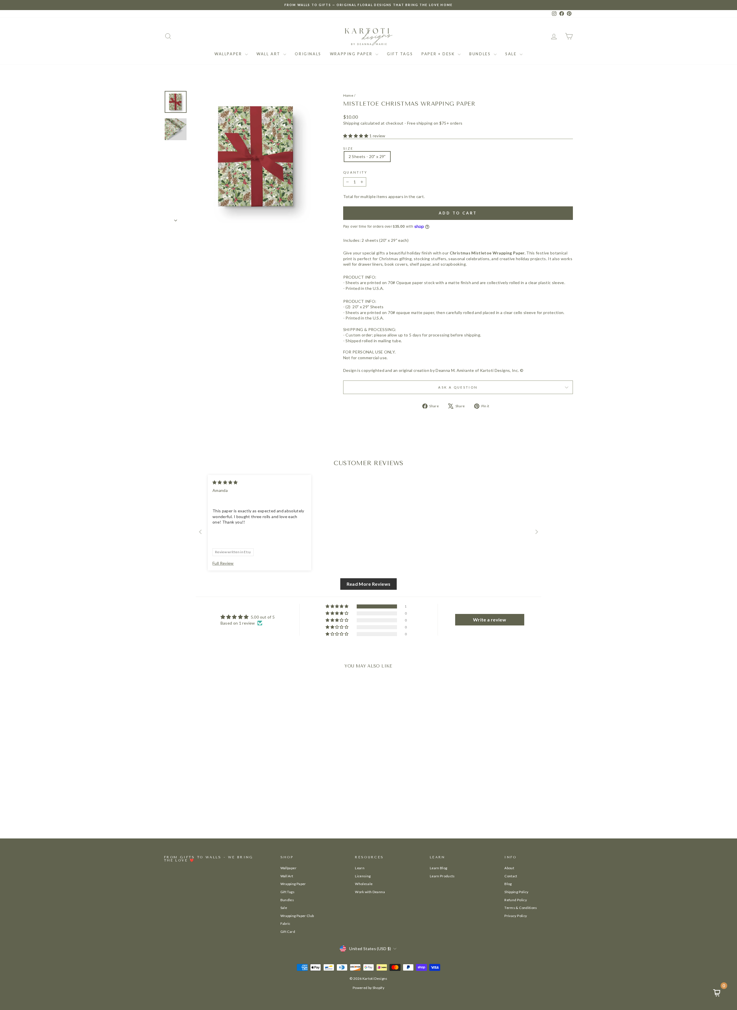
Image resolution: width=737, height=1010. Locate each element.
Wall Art (269, 54)
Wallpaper (229, 54)
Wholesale (364, 884)
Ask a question (458, 387)
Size (348, 148)
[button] (356, 135)
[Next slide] (536, 531)
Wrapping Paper (352, 54)
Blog (508, 884)
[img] (225, 482)
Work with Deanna (370, 892)
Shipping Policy (516, 892)
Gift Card (287, 931)
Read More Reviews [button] (369, 584)
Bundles (480, 54)
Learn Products (442, 876)
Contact (510, 876)
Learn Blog (438, 868)
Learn (359, 868)
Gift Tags (400, 54)
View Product (213, 803)
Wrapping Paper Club (297, 916)
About (509, 868)
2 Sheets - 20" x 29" (367, 156)
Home (348, 95)
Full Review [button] (223, 563)
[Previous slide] (200, 531)
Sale (511, 54)
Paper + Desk (438, 54)
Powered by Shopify (368, 988)
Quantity (355, 172)
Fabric (285, 923)
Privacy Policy (515, 916)
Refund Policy (515, 900)
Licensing (363, 876)
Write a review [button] (489, 619)
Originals (308, 54)
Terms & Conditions (520, 908)
